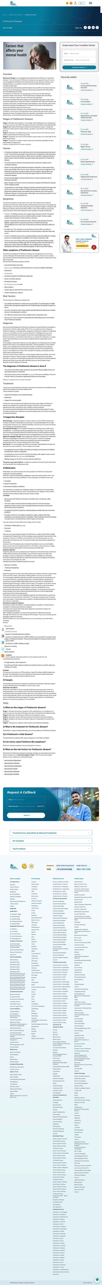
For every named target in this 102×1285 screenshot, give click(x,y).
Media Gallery (13, 1059)
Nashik (33, 1001)
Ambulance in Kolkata (59, 1243)
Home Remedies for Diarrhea (82, 916)
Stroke (54, 1083)
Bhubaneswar (35, 1026)
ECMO (76, 1095)
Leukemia (77, 965)
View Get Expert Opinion (3, 649)
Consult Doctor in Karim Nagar (61, 982)
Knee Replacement (79, 994)
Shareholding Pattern (16, 1028)
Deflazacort (77, 1122)
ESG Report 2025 (15, 969)
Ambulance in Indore (58, 1231)
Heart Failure (56, 1058)
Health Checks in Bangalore (60, 1167)
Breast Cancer (57, 1039)
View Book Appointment (3, 629)
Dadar (33, 996)
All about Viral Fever (79, 907)
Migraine (55, 1073)
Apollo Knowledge (15, 944)
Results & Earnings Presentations (15, 1016)
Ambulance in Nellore (59, 1257)
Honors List (13, 954)
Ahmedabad (34, 1004)
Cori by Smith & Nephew (81, 1083)
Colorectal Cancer (79, 945)
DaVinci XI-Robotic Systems (82, 1076)
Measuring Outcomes (16, 1089)
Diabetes (55, 1050)
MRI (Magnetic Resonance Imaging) (81, 1144)
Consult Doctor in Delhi (59, 977)
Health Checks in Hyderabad (60, 1153)
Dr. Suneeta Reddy (15, 919)
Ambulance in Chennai (59, 1221)
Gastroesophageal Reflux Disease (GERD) (60, 1055)
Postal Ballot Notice (15, 1004)
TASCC (12, 1093)
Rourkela (33, 1031)
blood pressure (21, 456)
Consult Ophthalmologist (60, 935)
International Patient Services (61, 1272)
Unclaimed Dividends (15, 1033)
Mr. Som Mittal (14, 931)
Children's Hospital (36, 901)
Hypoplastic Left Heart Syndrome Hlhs (89, 117)
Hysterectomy (78, 1010)
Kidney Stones (57, 1069)
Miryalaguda (34, 963)
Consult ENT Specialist (59, 927)
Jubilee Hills (34, 958)
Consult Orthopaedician (59, 903)
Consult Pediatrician (58, 923)
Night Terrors (85, 147)
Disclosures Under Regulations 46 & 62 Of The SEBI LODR (18, 1024)
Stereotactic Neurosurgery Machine (81, 1109)
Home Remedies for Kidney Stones (81, 891)
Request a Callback (78, 67)
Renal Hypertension (88, 162)
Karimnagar (34, 960)
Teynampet (34, 889)
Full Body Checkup (58, 1148)
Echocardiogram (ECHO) (81, 1156)
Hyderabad (34, 949)
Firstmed (33, 898)
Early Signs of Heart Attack (81, 889)
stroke (32, 374)
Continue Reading (86, 90)
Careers (12, 906)
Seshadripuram (35, 927)
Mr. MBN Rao (13, 929)
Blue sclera (77, 1062)
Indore (33, 992)
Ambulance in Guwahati (59, 1226)
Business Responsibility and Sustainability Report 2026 (17, 988)
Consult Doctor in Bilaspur (60, 989)
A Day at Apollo (14, 903)
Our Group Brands (15, 894)
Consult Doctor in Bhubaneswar (61, 986)
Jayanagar (34, 925)
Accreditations (14, 1081)
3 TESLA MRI (77, 1090)
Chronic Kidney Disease (59, 1041)
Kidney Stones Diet (79, 895)
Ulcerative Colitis (57, 1090)
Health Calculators (79, 1180)
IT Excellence (13, 1084)
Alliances (12, 899)
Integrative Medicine (58, 1131)
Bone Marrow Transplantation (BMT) (82, 996)
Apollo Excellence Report (17, 950)
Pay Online (56, 1274)
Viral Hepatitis (57, 1093)
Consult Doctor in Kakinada (60, 996)
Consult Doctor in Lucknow (60, 1003)
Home (4, 15)
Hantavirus (77, 954)
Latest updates (14, 1077)
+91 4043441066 (64, 869)
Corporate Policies (15, 996)
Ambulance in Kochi (58, 1241)
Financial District (36, 953)
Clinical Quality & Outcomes (17, 1079)
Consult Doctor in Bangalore (60, 970)
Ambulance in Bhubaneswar (60, 1217)
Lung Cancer (56, 1071)
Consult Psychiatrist (58, 955)
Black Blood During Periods (81, 911)
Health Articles (78, 881)
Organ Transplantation (59, 1112)
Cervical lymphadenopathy (81, 1051)
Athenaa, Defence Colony (38, 987)
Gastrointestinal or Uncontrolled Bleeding (83, 1065)
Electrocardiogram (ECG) (81, 1158)
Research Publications (16, 952)
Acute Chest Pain (79, 1038)
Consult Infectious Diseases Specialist (60, 949)
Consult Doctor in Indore (59, 993)
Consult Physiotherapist (59, 952)
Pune (32, 999)
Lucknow (33, 989)
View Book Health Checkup (3, 642)
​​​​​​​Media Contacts (14, 1062)
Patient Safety (14, 1091)
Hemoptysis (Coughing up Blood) (81, 1040)
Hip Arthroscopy (78, 1026)
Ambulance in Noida (58, 1260)
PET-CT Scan (77, 1151)
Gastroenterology (58, 1107)
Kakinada (33, 977)
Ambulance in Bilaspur (59, 1219)
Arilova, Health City (36, 972)
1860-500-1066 (83, 869)
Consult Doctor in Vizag (59, 1022)
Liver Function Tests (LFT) (81, 1168)
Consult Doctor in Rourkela (60, 1017)
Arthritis (55, 1029)
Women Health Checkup (59, 1143)
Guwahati (34, 1018)
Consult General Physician (60, 918)
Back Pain (55, 1034)
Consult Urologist (58, 915)
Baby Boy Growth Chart (80, 886)
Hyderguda (34, 956)
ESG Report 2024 (15, 967)
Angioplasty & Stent (79, 991)
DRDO (33, 951)
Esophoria (77, 1053)
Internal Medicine (57, 1119)
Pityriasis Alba (86, 132)
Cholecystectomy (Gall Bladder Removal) (82, 1004)
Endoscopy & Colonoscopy (81, 1161)
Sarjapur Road (35, 929)
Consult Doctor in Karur (59, 1001)
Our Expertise (56, 1204)
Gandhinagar (34, 1008)
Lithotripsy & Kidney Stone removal (81, 1015)
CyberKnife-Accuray (79, 1078)
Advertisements (14, 1042)
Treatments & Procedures (81, 989)
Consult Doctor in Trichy (59, 1020)
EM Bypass (34, 1013)
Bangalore (34, 915)
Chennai (33, 881)
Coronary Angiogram (80, 1153)
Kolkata (33, 1011)
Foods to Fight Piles (79, 914)
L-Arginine (77, 1127)
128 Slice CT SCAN (79, 1102)
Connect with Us (14, 1069)
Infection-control (14, 1086)
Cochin (33, 913)
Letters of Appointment (16, 1006)
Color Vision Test (79, 1189)
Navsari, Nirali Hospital (37, 1038)
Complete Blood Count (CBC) (82, 1170)
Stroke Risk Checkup (58, 1177)
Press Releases (14, 1054)
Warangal (34, 968)
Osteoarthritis (78, 970)
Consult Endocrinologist (59, 944)
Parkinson (18, 90)
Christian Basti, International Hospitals (39, 1020)
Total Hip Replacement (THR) (82, 1028)
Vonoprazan (77, 1137)
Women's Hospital (36, 903)
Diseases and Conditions (16, 15)
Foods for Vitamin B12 (80, 909)
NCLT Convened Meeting (17, 1030)
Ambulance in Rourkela (59, 1264)
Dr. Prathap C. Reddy (15, 914)
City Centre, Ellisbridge (37, 1006)
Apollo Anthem (14, 889)
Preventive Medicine (58, 1129)
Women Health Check (59, 1172)
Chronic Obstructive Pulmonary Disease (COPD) (61, 1044)
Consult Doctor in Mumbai (60, 972)
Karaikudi (33, 946)
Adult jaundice (78, 1068)
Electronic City (35, 920)
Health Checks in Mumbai (60, 1182)
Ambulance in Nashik (58, 1255)
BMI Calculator (78, 1182)
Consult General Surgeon (60, 939)
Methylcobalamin (79, 1130)
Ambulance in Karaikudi (59, 1236)
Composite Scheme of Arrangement (16, 1039)
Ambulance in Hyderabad (59, 1229)
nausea (22, 525)
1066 (75, 4)
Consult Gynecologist (59, 925)
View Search (3, 656)
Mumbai (33, 994)
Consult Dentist (57, 947)
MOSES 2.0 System (79, 1097)
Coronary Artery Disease (59, 1047)
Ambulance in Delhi (58, 1224)
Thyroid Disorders (57, 1085)
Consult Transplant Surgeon (60, 957)
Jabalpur (33, 1036)
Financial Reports (14, 1011)
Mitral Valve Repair (79, 1023)
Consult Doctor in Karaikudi (60, 998)
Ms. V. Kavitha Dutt (15, 934)
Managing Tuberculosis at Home (83, 897)
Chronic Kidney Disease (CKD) (82, 942)
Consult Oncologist (58, 911)
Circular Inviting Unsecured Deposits (17, 1035)
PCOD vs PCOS (78, 899)
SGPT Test (77, 1163)
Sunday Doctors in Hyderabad (61, 889)
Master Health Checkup (59, 1146)
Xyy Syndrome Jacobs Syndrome (89, 192)
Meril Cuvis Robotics (80, 1081)
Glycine (76, 1125)
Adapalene (77, 1118)
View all (76, 927)
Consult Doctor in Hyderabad (61, 967)
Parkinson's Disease (58, 1078)
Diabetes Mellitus (79, 949)
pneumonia (26, 94)
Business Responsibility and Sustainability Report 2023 (17, 977)
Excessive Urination (79, 1043)
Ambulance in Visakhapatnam (61, 1269)
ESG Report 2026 (15, 971)
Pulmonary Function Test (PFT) (82, 1165)
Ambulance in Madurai (59, 1248)
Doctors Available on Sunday (60, 881)
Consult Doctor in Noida (59, 1013)
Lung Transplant (78, 1021)
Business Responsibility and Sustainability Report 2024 (17, 981)
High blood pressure (10, 631)
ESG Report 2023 (15, 964)
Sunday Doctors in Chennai (60, 884)
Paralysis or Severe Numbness (82, 1048)
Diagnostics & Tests (79, 1142)
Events (12, 1057)
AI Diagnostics (78, 1107)
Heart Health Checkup (59, 1141)
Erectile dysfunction (10, 284)
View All (55, 960)
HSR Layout (34, 922)
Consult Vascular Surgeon (60, 930)
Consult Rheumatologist (59, 937)
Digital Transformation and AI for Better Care (18, 1096)
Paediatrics (56, 1124)
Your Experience (57, 1207)
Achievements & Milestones (17, 901)
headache (9, 626)
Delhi (32, 980)
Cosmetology (56, 1126)
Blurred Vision (56, 1037)
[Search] (71, 3)
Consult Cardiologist (58, 901)
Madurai (33, 934)
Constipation (8, 273)
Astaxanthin (77, 1120)
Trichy (33, 944)
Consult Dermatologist (59, 942)
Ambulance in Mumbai (59, 1250)
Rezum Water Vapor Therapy (82, 1100)
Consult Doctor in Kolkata (60, 974)
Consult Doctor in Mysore (60, 1008)
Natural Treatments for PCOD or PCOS (83, 919)
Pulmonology (56, 1114)
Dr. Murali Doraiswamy (16, 936)
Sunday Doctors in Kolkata (60, 893)
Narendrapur (34, 1016)
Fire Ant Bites (85, 102)
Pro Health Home (57, 1202)
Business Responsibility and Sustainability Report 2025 (17, 984)
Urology (55, 1109)
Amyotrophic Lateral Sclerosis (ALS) (82, 932)
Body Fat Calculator (79, 1187)
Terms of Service (87, 1282)
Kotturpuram (34, 896)
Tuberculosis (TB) (57, 1088)
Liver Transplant (78, 1018)
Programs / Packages (58, 1199)
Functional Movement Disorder (89, 87)
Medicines (77, 1115)
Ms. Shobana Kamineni (16, 921)
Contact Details (14, 1047)
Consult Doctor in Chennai (60, 965)
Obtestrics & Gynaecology (60, 1117)
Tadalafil (76, 1134)
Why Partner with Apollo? (17, 1067)
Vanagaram (34, 886)
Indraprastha (34, 982)
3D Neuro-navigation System (82, 1088)
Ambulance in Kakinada (59, 1233)
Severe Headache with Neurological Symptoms (80, 1056)
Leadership (13, 891)
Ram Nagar (34, 975)
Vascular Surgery (57, 1121)
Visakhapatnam (35, 970)
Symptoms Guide (79, 1035)
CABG (76, 999)
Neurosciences (57, 1105)
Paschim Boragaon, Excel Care (39, 1024)
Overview (12, 884)
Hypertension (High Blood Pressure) (60, 1063)
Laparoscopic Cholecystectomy (82, 1008)
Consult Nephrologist (59, 913)
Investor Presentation (16, 1020)
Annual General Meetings (17, 999)
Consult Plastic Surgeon (59, 932)
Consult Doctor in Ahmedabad (61, 984)
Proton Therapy (78, 1030)
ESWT (76, 1105)
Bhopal (33, 1033)
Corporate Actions (15, 1001)
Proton (33, 910)
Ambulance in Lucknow (59, 1245)
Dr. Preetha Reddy (15, 916)
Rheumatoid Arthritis (58, 1081)
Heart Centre (35, 908)
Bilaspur (33, 1029)
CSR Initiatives (14, 959)
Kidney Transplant (79, 1013)
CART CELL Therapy (79, 1002)
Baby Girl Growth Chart (80, 884)
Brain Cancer (77, 937)
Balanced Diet (78, 902)
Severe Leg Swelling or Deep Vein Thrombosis (82, 1059)
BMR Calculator (78, 1184)
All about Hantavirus (79, 924)
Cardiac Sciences (57, 1100)
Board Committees (15, 994)
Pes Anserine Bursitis (88, 222)
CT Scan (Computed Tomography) (79, 1148)
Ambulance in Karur (58, 1238)
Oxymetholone (78, 1132)
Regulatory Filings (15, 1022)
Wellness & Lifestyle (80, 1175)
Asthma (55, 1032)
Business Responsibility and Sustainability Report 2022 (17, 974)
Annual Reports (14, 1014)
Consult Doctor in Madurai (60, 1005)
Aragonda (34, 941)
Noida (33, 984)
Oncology (55, 1102)
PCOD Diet (77, 922)
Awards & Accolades (15, 896)
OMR (32, 891)
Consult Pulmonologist (59, 920)
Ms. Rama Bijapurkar (15, 938)
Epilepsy (55, 1052)
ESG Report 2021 (14, 962)
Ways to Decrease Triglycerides (82, 904)
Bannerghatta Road (36, 917)
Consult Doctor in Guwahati (60, 991)
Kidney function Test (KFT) (81, 1173)
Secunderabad (35, 965)
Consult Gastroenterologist (60, 908)
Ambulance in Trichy (58, 1267)
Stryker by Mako (78, 1085)
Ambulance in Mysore (59, 1252)
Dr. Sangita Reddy (15, 923)
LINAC (76, 1093)
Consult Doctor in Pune (59, 979)
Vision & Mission (14, 887)
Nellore (33, 939)
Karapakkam (34, 905)
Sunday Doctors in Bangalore (60, 886)
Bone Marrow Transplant (80, 935)
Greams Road (35, 884)
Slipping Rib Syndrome (89, 177)
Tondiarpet (34, 893)
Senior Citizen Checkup (59, 1150)
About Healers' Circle (16, 1074)
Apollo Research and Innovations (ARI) (15, 946)
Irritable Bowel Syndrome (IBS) (61, 1066)
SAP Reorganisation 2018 (17, 1044)
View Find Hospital (3, 636)
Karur (32, 937)
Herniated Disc (57, 1060)
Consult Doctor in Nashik (60, 1010)
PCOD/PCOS (56, 1076)
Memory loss (8, 268)
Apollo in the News (15, 1052)
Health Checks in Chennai (60, 1138)
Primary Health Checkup (59, 1158)
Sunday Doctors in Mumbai (60, 896)
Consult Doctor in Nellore (60, 1015)
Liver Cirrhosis (78, 967)
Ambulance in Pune (58, 1262)
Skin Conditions (78, 979)
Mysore (33, 932)
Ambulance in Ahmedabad (60, 1212)
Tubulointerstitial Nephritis (87, 207)
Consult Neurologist (58, 906)
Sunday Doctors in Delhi (59, 891)
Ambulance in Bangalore (59, 1214)
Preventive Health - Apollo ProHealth (60, 1196)
